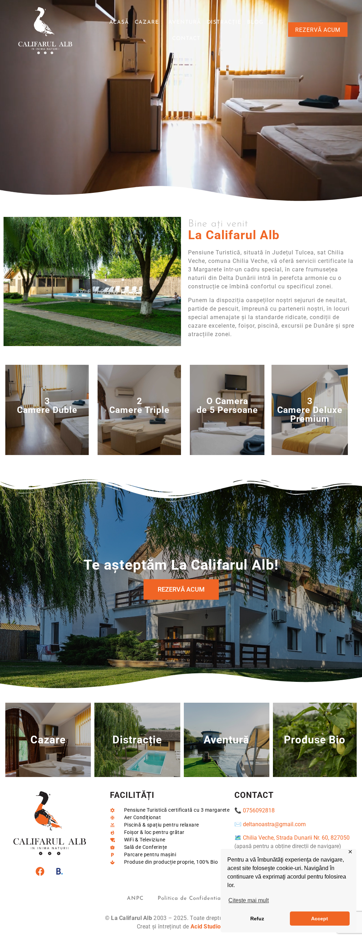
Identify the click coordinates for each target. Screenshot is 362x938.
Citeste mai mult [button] (248, 900)
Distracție (224, 22)
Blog (255, 22)
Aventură (184, 22)
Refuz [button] (257, 918)
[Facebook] (40, 871)
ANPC (135, 898)
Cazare (147, 22)
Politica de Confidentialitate (196, 898)
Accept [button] (319, 918)
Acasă (119, 22)
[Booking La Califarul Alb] (59, 871)
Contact (186, 38)
